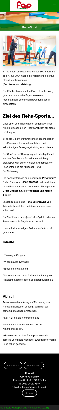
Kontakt (29, 393)
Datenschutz (34, 365)
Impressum (13, 365)
